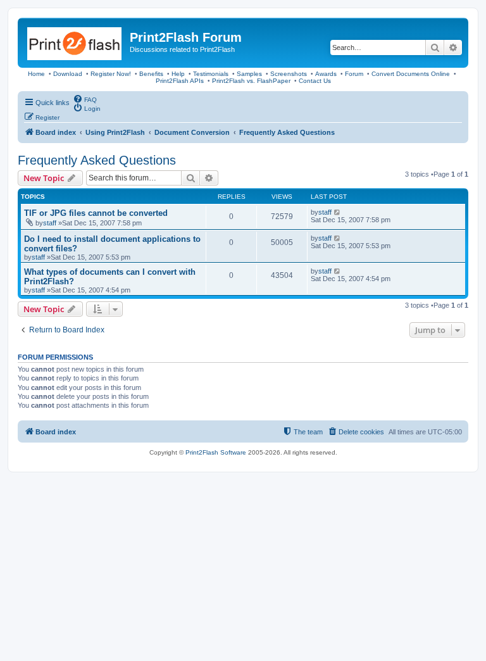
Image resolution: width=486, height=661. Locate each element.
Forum (354, 73)
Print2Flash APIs (180, 80)
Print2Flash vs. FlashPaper (251, 80)
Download (67, 73)
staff (49, 223)
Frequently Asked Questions (97, 160)
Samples (249, 73)
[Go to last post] (337, 212)
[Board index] (75, 41)
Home (36, 73)
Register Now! (110, 73)
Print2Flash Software (215, 452)
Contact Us (315, 80)
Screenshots (288, 73)
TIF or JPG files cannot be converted (96, 213)
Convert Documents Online (410, 73)
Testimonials (210, 73)
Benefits (151, 73)
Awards (326, 73)
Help (178, 73)
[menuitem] (85, 98)
